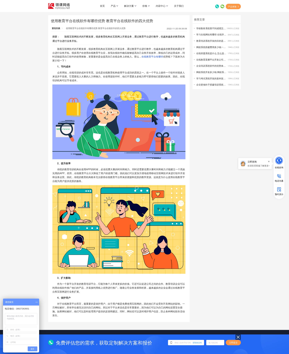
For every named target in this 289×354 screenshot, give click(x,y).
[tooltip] (255, 163)
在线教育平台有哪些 (152, 56)
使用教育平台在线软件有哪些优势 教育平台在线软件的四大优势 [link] (96, 28)
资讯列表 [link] (56, 28)
